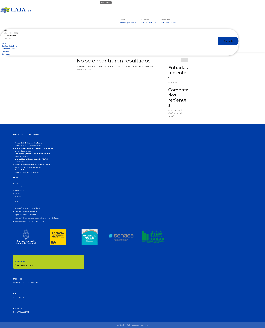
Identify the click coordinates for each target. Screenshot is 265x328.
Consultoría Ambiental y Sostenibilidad (27, 208)
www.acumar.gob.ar (21, 162)
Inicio (4, 43)
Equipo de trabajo (9, 46)
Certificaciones (8, 49)
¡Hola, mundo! (173, 83)
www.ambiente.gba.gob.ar (23, 151)
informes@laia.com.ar (128, 23)
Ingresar (106, 2)
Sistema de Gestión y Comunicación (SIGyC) (29, 221)
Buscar (184, 60)
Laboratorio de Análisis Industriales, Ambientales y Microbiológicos (37, 218)
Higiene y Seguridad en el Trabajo (25, 215)
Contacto (228, 41)
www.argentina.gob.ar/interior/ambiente (28, 145)
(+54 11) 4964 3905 (148, 23)
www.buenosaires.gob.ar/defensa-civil (27, 172)
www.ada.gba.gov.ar (21, 156)
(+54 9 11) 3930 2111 (168, 23)
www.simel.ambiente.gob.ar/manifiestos (28, 167)
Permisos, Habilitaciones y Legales (26, 211)
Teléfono (145, 20)
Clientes (7, 38)
